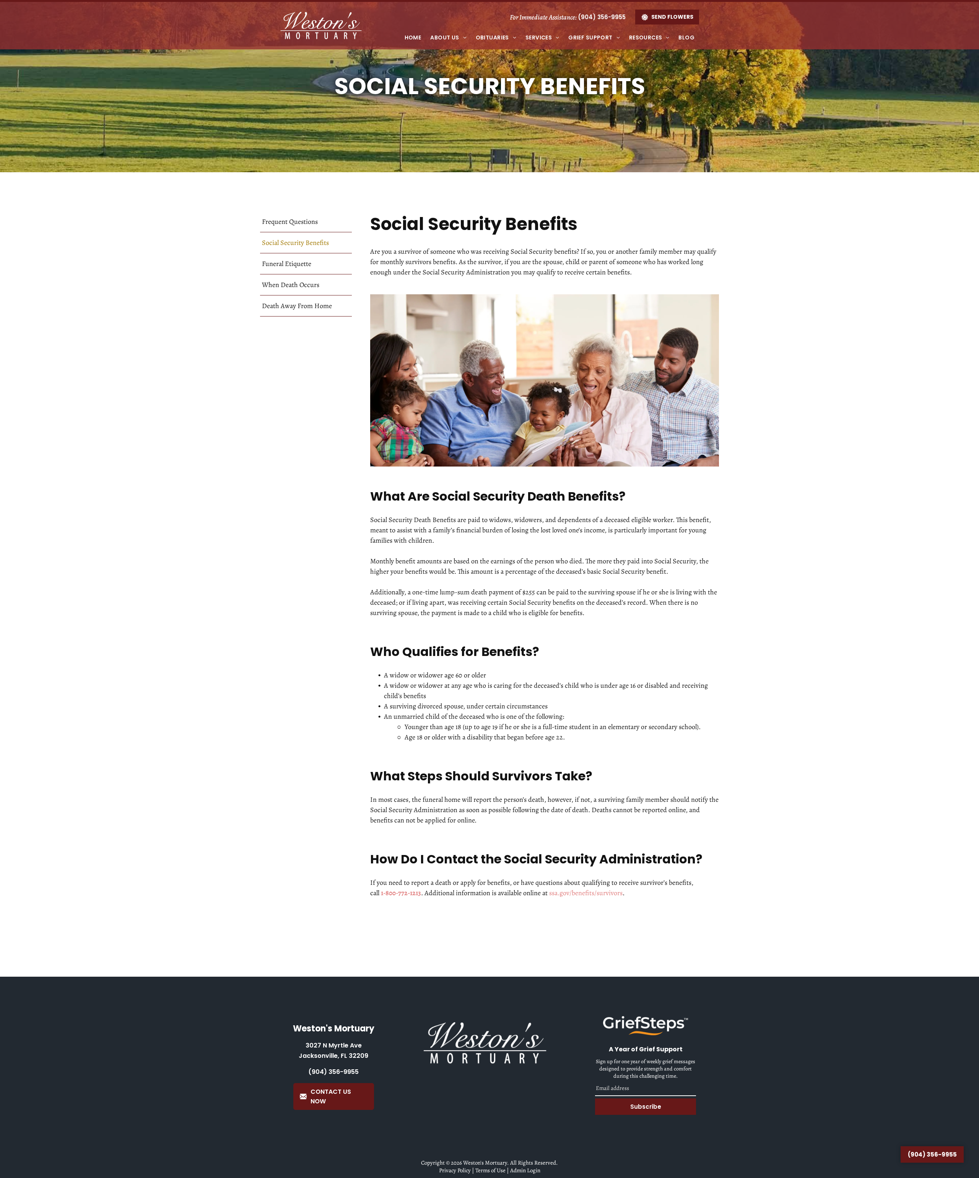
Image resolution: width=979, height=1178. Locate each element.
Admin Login (525, 1170)
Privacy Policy (455, 1170)
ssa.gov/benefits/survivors (586, 892)
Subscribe (645, 1107)
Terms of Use (490, 1170)
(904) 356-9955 (602, 17)
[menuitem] (413, 38)
